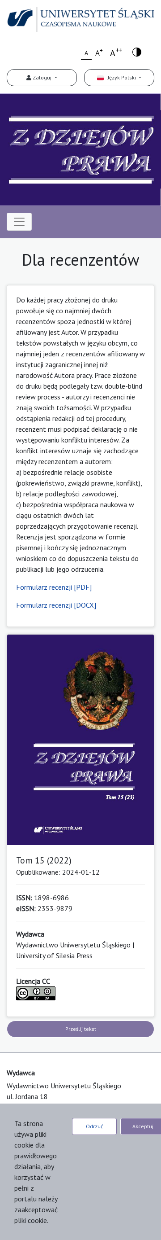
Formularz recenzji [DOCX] (56, 604)
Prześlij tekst (80, 1028)
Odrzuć (94, 1126)
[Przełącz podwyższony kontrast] (137, 51)
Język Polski (120, 77)
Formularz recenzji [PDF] (54, 587)
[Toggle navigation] (19, 222)
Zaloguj (42, 77)
